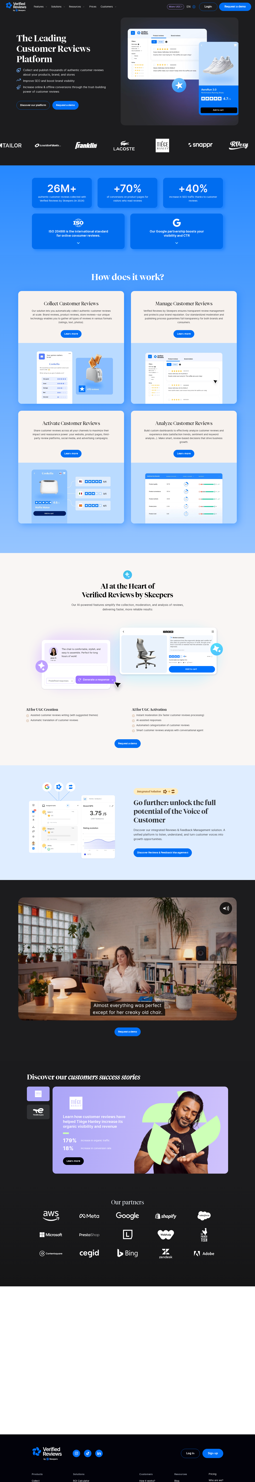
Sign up (213, 1453)
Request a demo (235, 6)
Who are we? (216, 1480)
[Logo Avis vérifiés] (16, 6)
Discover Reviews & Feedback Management (162, 852)
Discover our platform (33, 105)
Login (208, 6)
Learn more (73, 1161)
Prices (92, 7)
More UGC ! (175, 7)
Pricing (212, 1474)
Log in (190, 1453)
